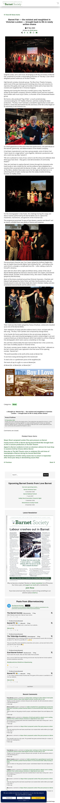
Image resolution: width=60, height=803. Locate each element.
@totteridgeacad (31, 636)
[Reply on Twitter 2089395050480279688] (8, 617)
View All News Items (12, 15)
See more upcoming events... (30, 487)
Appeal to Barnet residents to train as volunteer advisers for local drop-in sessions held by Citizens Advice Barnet (29, 448)
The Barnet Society (14, 613)
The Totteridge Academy (17, 636)
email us (35, 593)
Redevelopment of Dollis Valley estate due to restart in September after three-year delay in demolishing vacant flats (27, 457)
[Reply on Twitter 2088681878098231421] (8, 630)
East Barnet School (15, 652)
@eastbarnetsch (27, 652)
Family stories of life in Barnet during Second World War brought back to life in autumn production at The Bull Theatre (28, 443)
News (14, 404)
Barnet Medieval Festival (30, 492)
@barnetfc (22, 623)
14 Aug (28, 673)
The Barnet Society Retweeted (16, 621)
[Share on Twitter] (27, 33)
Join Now (30, 587)
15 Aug (28, 623)
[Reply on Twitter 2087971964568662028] (8, 667)
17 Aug (34, 613)
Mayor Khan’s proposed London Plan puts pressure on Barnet (25, 440)
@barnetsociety (27, 613)
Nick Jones (33, 30)
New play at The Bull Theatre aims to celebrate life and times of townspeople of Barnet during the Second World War (26, 452)
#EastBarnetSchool (12, 662)
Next (52, 462)
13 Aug (38, 636)
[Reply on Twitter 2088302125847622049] (8, 682)
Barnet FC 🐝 (12, 623)
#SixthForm (21, 662)
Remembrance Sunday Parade (30, 500)
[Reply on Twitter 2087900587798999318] (8, 646)
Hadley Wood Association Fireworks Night (30, 496)
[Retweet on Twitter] (7, 620)
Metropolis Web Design (49, 801)
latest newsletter (37, 583)
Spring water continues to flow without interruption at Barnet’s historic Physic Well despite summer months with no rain (30, 698)
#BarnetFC (10, 628)
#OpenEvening (28, 662)
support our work (30, 585)
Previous (8, 462)
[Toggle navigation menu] (57, 3)
